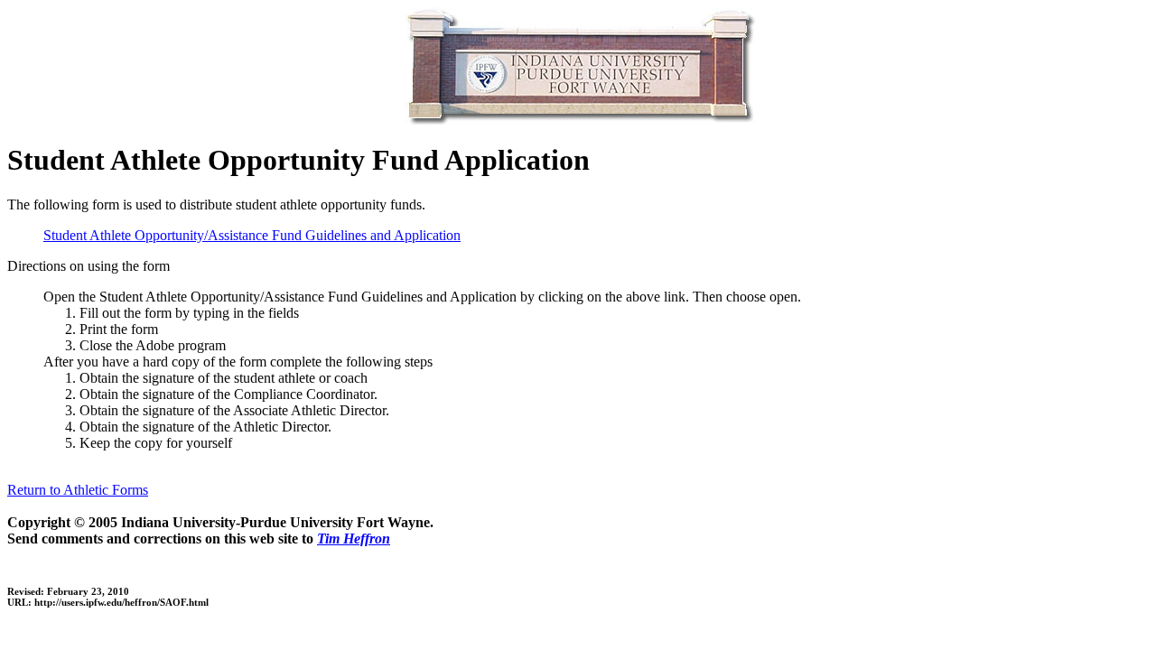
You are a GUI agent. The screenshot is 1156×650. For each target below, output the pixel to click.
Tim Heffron (353, 538)
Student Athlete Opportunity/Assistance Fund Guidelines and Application (252, 235)
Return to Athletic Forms (77, 489)
